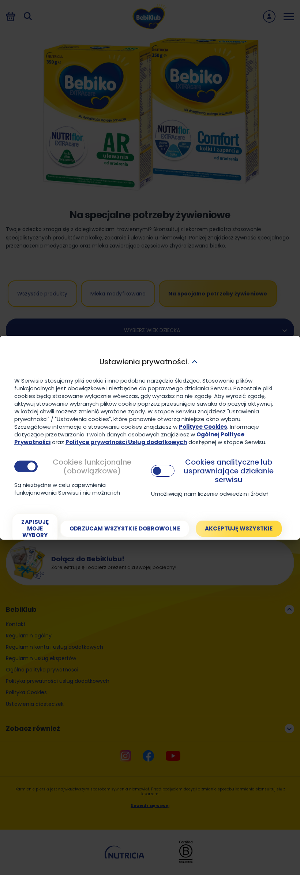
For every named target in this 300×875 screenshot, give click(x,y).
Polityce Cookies (203, 427)
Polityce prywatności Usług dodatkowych (126, 442)
